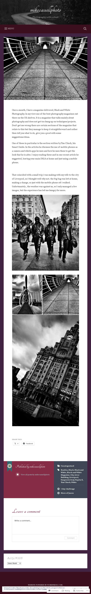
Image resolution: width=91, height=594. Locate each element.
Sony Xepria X (76, 480)
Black (71, 470)
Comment (71, 538)
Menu (11, 28)
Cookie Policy (46, 589)
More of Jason (67, 493)
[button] (27, 294)
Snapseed (65, 480)
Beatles (64, 470)
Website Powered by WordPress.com (45, 585)
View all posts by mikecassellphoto (35, 474)
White (74, 482)
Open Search (84, 29)
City (72, 475)
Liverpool (73, 477)
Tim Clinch (65, 482)
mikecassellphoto (45, 10)
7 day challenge (68, 489)
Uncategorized (67, 466)
